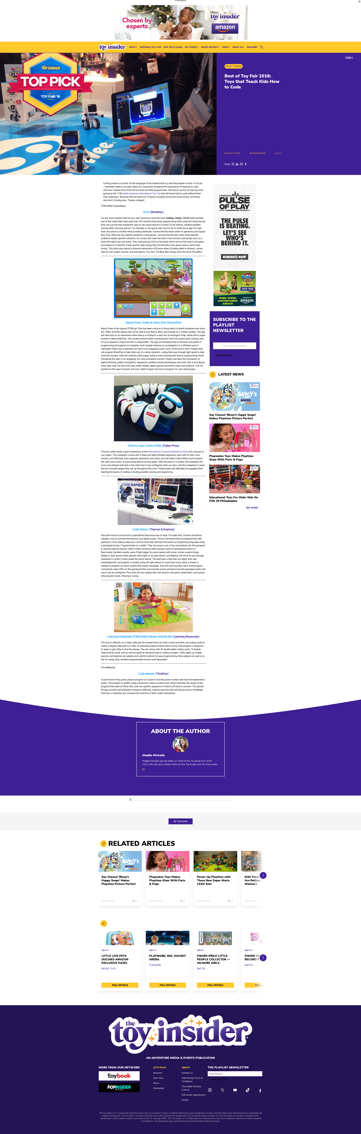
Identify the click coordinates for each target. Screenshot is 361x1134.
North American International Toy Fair (141, 193)
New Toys (158, 1078)
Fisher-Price (170, 445)
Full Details (120, 985)
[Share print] (349, 57)
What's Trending (234, 66)
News (132, 47)
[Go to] (120, 863)
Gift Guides (191, 47)
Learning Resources (186, 636)
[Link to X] (222, 1090)
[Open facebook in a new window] (245, 164)
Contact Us (187, 1072)
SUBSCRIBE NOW (224, 355)
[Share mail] (346, 57)
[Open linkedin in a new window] (237, 164)
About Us (237, 47)
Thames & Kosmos (162, 529)
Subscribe (252, 47)
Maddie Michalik (259, 153)
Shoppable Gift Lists (150, 47)
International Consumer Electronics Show (168, 451)
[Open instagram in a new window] (241, 164)
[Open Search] (261, 47)
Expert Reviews (209, 47)
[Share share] (352, 57)
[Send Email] (143, 769)
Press (225, 47)
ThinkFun (162, 673)
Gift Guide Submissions (194, 1094)
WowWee (157, 212)
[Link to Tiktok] (248, 1090)
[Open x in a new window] (233, 164)
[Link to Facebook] (260, 1091)
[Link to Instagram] (210, 1090)
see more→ (253, 507)
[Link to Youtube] (235, 1090)
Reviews (157, 1072)
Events (185, 1100)
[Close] (359, 2)
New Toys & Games (173, 47)
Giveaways (158, 1088)
